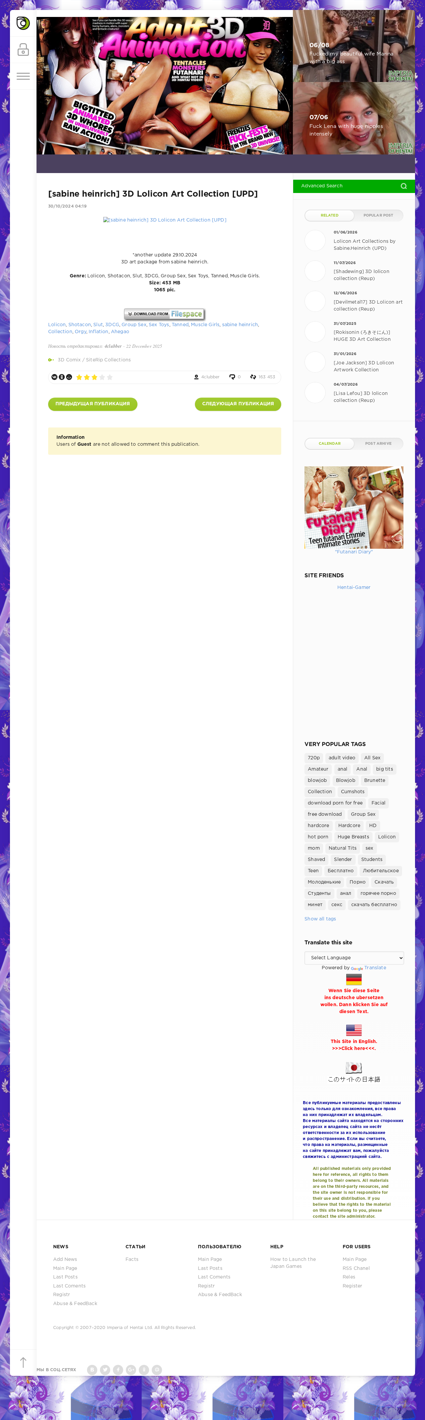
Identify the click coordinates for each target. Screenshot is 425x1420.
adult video (342, 758)
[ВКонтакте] (54, 377)
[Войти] (23, 50)
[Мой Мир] (69, 377)
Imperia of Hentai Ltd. (130, 1328)
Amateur (318, 769)
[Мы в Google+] (131, 1370)
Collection (60, 332)
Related (330, 215)
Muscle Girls (205, 325)
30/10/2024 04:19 (67, 206)
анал (346, 894)
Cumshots (353, 792)
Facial (378, 803)
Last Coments (69, 1286)
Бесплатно (341, 871)
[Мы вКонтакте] (92, 1370)
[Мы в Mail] (157, 1370)
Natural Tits (343, 848)
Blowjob (345, 781)
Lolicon (57, 325)
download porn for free (335, 803)
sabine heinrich (240, 325)
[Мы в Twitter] (105, 1370)
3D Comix (69, 360)
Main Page (65, 1269)
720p (314, 758)
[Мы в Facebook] (118, 1370)
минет (315, 905)
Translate (375, 968)
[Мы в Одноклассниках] (144, 1370)
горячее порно (378, 894)
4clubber (210, 377)
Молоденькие (324, 882)
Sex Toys (159, 325)
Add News (65, 1260)
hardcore (318, 826)
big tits (384, 769)
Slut (98, 325)
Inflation (99, 332)
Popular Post (378, 215)
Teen (313, 871)
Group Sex (134, 325)
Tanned (180, 325)
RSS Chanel (356, 1269)
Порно (358, 882)
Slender (343, 860)
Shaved (316, 860)
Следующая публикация (238, 404)
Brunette (374, 781)
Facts (132, 1260)
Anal (361, 769)
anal (343, 769)
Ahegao (120, 332)
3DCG (112, 325)
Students (371, 860)
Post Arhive (378, 443)
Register (352, 1286)
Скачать (384, 882)
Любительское (381, 871)
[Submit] (403, 186)
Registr (61, 1295)
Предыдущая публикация (92, 404)
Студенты (319, 894)
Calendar (330, 443)
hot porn (318, 837)
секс (336, 905)
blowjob (317, 781)
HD (373, 826)
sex (370, 848)
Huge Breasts (353, 837)
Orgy (80, 332)
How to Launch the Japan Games (293, 1263)
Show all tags (320, 919)
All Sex (372, 758)
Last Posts (65, 1277)
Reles (349, 1277)
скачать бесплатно (374, 905)
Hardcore (349, 826)
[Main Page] (23, 23)
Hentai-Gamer (354, 588)
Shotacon (79, 325)
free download (325, 814)
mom (314, 848)
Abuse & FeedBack (75, 1304)
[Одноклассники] (62, 377)
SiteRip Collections (108, 360)
